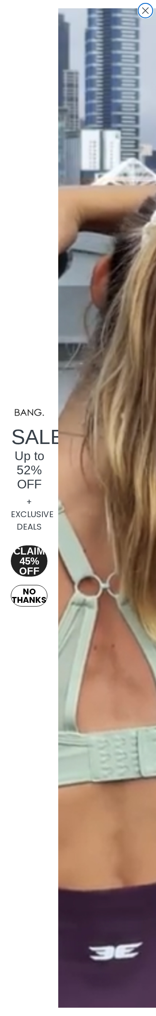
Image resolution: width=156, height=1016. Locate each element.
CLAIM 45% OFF (29, 561)
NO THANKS (29, 596)
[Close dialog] (145, 10)
